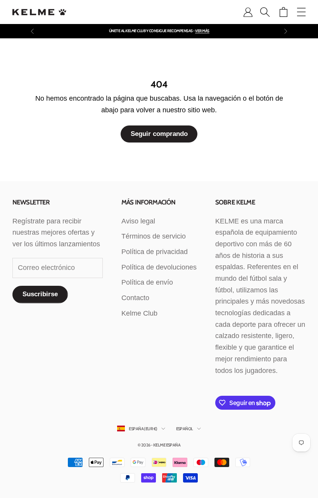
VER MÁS (202, 30)
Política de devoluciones (159, 267)
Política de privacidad (154, 252)
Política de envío (147, 282)
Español (184, 428)
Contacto (135, 298)
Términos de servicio (153, 236)
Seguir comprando (159, 133)
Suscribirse (40, 294)
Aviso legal (138, 221)
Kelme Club (139, 313)
